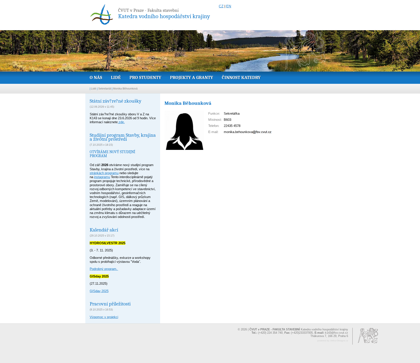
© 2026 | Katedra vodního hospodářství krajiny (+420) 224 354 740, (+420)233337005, (293, 331)
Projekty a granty (191, 77)
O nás (96, 77)
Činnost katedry (241, 77)
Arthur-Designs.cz (339, 340)
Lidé (116, 77)
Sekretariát (104, 88)
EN (228, 6)
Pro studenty (145, 77)
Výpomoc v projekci (104, 317)
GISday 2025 (99, 291)
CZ (221, 6)
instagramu (102, 177)
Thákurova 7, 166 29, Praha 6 (329, 336)
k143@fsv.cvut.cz (336, 332)
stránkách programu (104, 173)
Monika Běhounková (125, 88)
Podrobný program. (104, 269)
